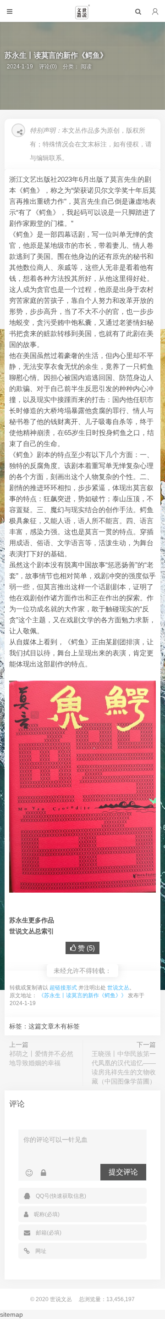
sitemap (11, 1314)
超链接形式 (63, 987)
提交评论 (123, 1172)
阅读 (86, 66)
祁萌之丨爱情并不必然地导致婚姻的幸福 (41, 1058)
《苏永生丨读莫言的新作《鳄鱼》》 (82, 995)
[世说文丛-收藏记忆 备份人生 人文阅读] (82, 16)
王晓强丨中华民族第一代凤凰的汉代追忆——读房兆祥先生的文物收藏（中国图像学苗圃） (124, 1067)
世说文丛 (118, 987)
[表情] (29, 1173)
